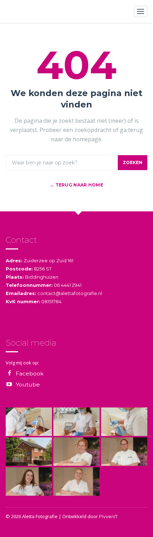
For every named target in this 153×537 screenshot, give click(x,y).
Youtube (28, 384)
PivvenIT (108, 516)
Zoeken (132, 162)
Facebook (30, 373)
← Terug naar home (76, 185)
